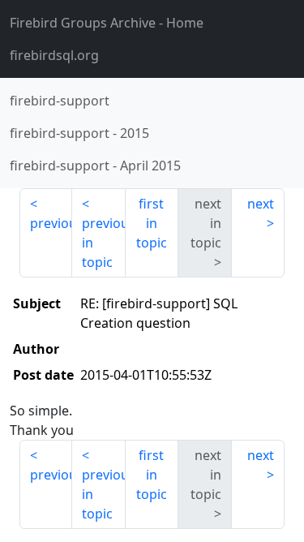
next (260, 204)
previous (51, 223)
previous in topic (103, 242)
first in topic (151, 223)
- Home (106, 23)
